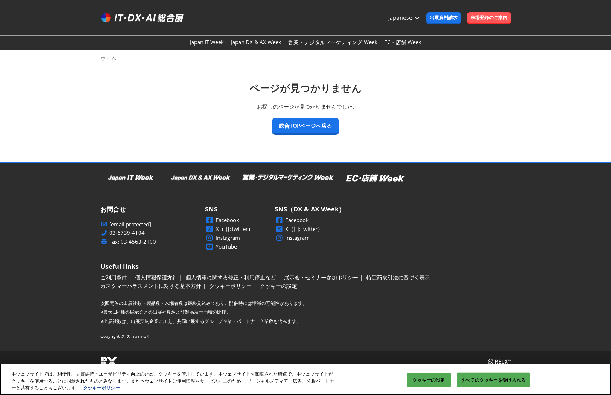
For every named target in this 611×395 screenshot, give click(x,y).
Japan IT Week (207, 42)
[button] (443, 17)
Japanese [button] (401, 18)
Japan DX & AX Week (256, 42)
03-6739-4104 (127, 233)
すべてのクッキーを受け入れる (493, 379)
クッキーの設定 (429, 379)
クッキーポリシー (101, 387)
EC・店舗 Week (402, 42)
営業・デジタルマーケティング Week (332, 42)
